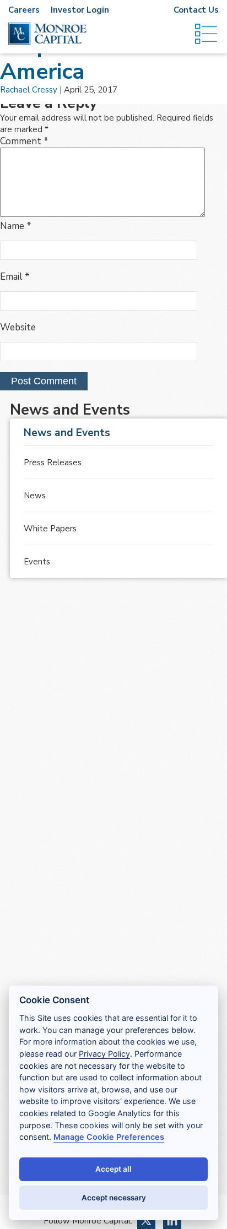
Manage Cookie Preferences (108, 1136)
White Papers (50, 528)
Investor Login (80, 9)
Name (15, 226)
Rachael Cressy (28, 89)
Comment (24, 141)
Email (15, 276)
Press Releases (53, 462)
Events (37, 561)
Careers (24, 9)
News (35, 495)
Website (18, 327)
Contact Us (196, 9)
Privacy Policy (104, 1053)
